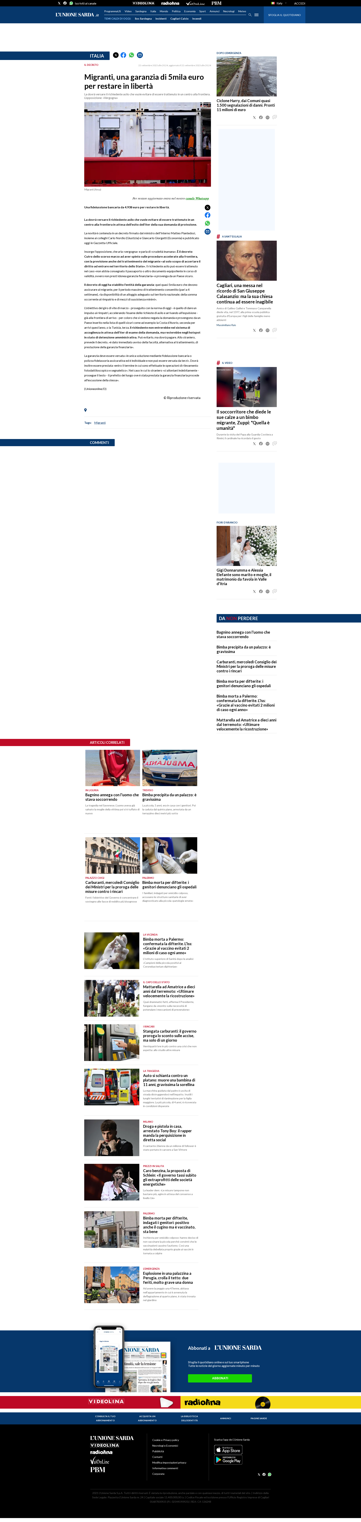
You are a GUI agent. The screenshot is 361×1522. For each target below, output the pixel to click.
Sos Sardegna (143, 18)
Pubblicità (158, 1451)
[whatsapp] (71, 3)
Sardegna (140, 11)
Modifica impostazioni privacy (169, 1462)
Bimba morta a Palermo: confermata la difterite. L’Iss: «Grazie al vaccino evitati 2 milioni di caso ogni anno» (246, 703)
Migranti (100, 422)
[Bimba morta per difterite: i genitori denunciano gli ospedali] (169, 855)
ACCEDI (299, 3)
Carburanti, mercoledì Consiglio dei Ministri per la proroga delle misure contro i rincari (247, 666)
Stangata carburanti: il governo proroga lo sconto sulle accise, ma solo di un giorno (169, 1035)
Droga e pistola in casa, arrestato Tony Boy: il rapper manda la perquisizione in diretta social (167, 1133)
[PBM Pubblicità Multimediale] (216, 3)
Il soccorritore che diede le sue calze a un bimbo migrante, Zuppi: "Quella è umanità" (244, 420)
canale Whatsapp (197, 198)
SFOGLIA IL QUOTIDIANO (284, 15)
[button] (116, 55)
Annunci (214, 11)
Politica (176, 11)
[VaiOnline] (195, 3)
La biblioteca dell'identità (189, 1418)
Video (128, 11)
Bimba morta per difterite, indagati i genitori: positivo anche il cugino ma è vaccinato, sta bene (169, 1225)
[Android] (242, 1459)
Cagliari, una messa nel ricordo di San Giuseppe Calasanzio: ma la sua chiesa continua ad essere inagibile (245, 293)
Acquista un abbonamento (147, 1418)
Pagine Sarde (259, 1418)
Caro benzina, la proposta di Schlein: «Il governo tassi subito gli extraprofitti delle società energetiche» (169, 1177)
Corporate (158, 1473)
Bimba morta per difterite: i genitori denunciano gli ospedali (244, 683)
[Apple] (242, 1449)
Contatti (157, 1456)
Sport (202, 11)
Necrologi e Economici (165, 1445)
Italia (153, 11)
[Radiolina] (170, 3)
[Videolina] (144, 3)
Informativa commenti (165, 1468)
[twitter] (59, 3)
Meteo (242, 11)
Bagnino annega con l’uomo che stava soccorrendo (243, 634)
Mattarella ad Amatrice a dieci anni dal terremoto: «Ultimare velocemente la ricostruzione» (246, 724)
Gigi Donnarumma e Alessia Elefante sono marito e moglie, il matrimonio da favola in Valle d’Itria (244, 577)
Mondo (164, 11)
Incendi (196, 18)
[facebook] (65, 3)
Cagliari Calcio (179, 18)
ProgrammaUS (112, 11)
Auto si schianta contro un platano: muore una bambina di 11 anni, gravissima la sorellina (169, 1080)
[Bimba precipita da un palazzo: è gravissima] (169, 768)
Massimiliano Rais (226, 325)
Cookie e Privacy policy (165, 1440)
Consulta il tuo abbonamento (105, 1418)
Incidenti (161, 18)
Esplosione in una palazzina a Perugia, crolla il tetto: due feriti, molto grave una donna (168, 1278)
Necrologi (228, 11)
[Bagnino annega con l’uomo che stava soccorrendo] (112, 768)
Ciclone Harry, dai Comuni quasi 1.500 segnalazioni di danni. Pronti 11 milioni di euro (246, 105)
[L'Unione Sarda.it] (77, 15)
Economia (190, 11)
